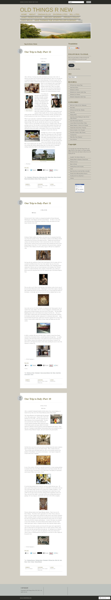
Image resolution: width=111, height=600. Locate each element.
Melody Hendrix (52, 17)
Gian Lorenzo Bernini (45, 373)
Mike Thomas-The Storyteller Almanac (55, 20)
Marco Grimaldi (57, 177)
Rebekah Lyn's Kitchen (75, 94)
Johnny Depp (50, 177)
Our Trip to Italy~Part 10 (38, 399)
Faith (76, 189)
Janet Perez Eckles (31, 17)
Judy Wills (26, 20)
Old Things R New (46, 10)
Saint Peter (58, 373)
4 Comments (27, 185)
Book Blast (72, 107)
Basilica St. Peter (30, 373)
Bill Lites (74, 14)
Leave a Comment (29, 568)
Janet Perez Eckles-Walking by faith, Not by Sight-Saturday (79, 117)
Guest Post (72, 112)
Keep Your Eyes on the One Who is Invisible (79, 171)
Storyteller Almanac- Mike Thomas (77, 132)
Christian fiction (38, 560)
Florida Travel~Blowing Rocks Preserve (78, 173)
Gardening (81, 189)
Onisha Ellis (44, 14)
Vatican (32, 561)
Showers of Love (74, 161)
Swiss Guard (27, 374)
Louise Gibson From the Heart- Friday (78, 123)
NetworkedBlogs (78, 184)
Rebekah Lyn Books (74, 89)
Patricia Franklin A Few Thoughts (77, 130)
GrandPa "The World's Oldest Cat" (77, 157)
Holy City (57, 560)
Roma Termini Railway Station (31, 178)
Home (24, 14)
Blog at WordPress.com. (25, 597)
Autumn (72, 178)
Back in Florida (73, 164)
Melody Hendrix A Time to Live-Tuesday (79, 125)
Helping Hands (73, 114)
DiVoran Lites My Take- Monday (77, 110)
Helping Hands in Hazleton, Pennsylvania (79, 159)
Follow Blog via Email (78, 54)
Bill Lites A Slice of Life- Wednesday (78, 105)
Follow (71, 65)
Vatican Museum (38, 561)
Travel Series (44, 178)
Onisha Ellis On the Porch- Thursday (78, 127)
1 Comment (27, 381)
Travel (32, 374)
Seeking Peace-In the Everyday (77, 166)
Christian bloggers (31, 560)
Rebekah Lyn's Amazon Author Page (78, 92)
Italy (46, 177)
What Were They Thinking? (76, 137)
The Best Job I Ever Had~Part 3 (77, 175)
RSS (80, 20)
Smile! (71, 168)
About (32, 14)
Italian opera (42, 177)
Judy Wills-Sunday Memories (76, 120)
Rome (39, 178)
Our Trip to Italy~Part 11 (38, 203)
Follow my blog (79, 191)
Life (78, 189)
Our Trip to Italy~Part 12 (38, 52)
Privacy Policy (71, 17)
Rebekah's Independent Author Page (78, 96)
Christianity (29, 177)
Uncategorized (73, 134)
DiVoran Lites (60, 14)
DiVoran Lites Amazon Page (76, 85)
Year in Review (73, 139)
